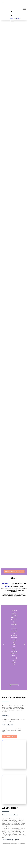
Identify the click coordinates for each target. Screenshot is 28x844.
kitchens (7, 586)
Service (15, 11)
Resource (16, 14)
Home (15, 8)
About (15, 10)
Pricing (15, 15)
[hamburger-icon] (24, 9)
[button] (24, 565)
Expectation (16, 12)
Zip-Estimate (5, 583)
